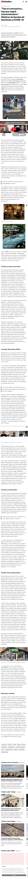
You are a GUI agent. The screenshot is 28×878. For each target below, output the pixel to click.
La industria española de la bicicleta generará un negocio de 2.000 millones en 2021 (12, 839)
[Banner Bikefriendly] (14, 106)
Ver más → (22, 762)
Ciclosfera (5, 25)
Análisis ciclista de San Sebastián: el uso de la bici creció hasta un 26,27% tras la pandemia (12, 781)
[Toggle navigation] (26, 1)
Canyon (3, 606)
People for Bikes (5, 84)
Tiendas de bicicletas (5, 6)
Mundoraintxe (20, 79)
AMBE (2, 88)
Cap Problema (16, 81)
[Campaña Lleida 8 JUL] (14, 236)
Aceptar (14, 875)
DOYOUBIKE (11, 82)
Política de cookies (21, 872)
